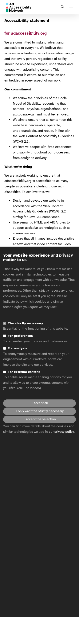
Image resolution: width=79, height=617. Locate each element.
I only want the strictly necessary (40, 411)
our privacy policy (61, 432)
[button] (72, 7)
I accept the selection (39, 419)
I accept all (39, 403)
